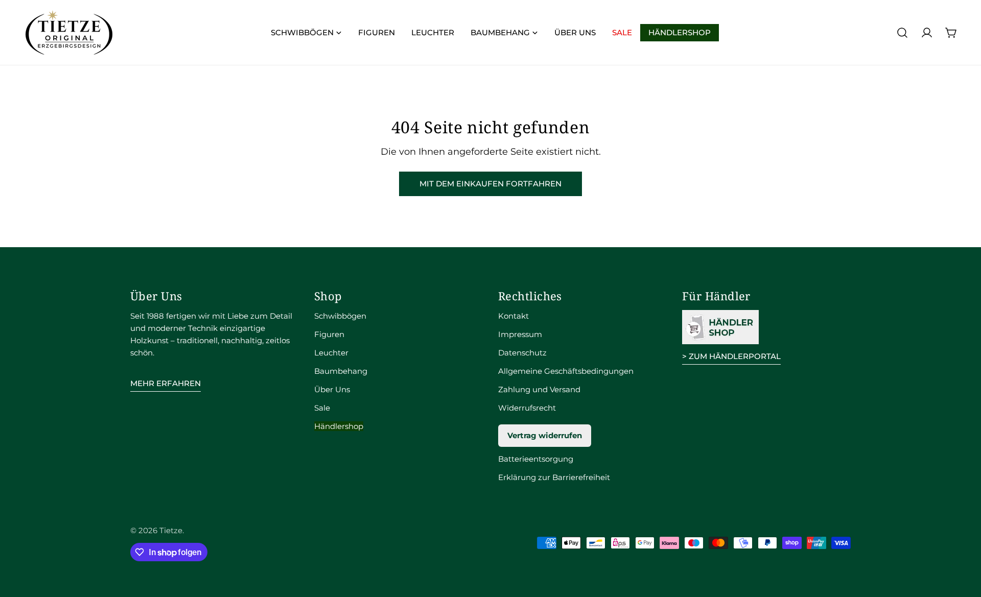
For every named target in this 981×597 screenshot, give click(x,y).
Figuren (329, 334)
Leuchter (331, 352)
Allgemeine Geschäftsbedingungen (566, 371)
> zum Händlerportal (731, 356)
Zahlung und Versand (539, 389)
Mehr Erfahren (165, 383)
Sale (322, 408)
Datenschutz (522, 352)
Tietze (170, 530)
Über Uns (332, 389)
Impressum (520, 334)
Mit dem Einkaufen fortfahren (490, 183)
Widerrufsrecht (527, 408)
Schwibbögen (340, 316)
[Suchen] (902, 32)
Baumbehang (340, 371)
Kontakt (513, 316)
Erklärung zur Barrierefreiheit (554, 477)
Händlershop (338, 426)
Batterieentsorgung (535, 459)
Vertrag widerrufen (544, 435)
